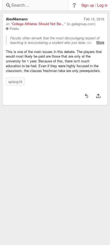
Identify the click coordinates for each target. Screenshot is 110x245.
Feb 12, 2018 (94, 19)
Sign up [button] (87, 5)
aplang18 (15, 81)
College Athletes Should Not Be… (38, 23)
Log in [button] (102, 5)
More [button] (100, 42)
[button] (74, 5)
